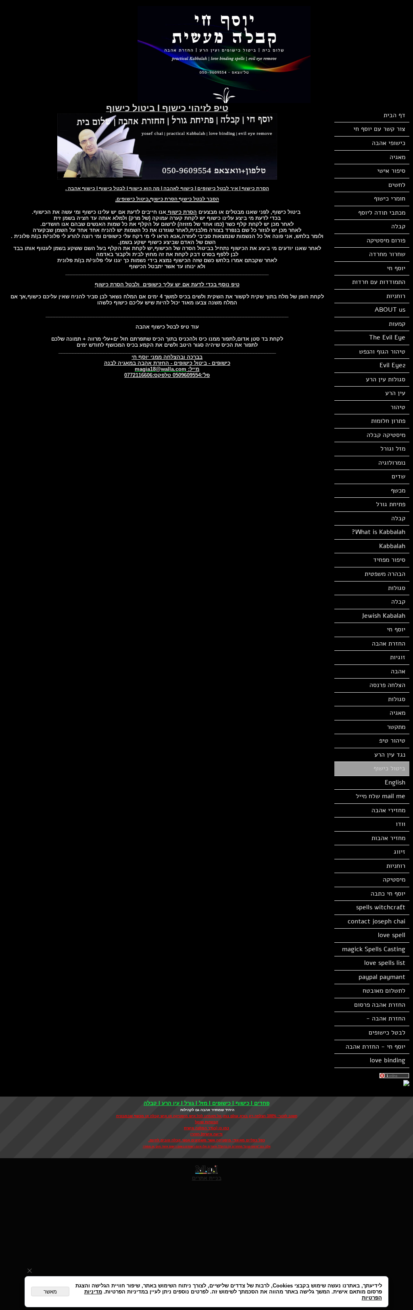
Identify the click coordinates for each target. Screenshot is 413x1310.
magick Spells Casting (373, 949)
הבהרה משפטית (385, 573)
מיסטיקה (394, 879)
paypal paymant (382, 977)
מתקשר (396, 726)
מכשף (398, 490)
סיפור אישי (391, 170)
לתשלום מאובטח (384, 990)
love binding (387, 1060)
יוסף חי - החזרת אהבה (375, 1046)
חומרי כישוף (389, 198)
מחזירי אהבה (388, 810)
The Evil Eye (387, 337)
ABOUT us (390, 309)
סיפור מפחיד (389, 559)
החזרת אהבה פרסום (379, 1004)
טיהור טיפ (392, 740)
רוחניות (395, 296)
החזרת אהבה (388, 643)
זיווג (399, 851)
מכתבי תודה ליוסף (381, 212)
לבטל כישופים (387, 1032)
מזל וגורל (392, 448)
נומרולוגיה (391, 462)
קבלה (398, 226)
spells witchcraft (380, 907)
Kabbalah (392, 546)
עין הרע (395, 393)
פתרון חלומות (388, 420)
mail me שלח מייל (380, 796)
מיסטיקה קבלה (386, 434)
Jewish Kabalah (383, 615)
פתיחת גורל (390, 504)
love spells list (384, 962)
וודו (400, 824)
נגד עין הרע (389, 754)
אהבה (398, 671)
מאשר (50, 1292)
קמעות (397, 323)
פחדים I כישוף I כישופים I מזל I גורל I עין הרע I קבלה (206, 1103)
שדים (398, 476)
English (395, 782)
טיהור (397, 407)
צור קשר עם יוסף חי (379, 128)
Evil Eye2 (392, 365)
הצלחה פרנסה (387, 685)
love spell (391, 935)
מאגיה (397, 157)
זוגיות (397, 657)
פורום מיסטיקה (386, 240)
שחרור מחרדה (387, 254)
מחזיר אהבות (388, 838)
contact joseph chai (376, 921)
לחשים (396, 184)
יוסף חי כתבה (388, 893)
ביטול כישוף (389, 768)
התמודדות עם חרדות (378, 281)
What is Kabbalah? (378, 532)
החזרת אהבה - (385, 1018)
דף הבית (394, 115)
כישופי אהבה (388, 143)
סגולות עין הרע (385, 379)
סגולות (396, 588)
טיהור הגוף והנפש (382, 351)
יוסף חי (396, 268)
